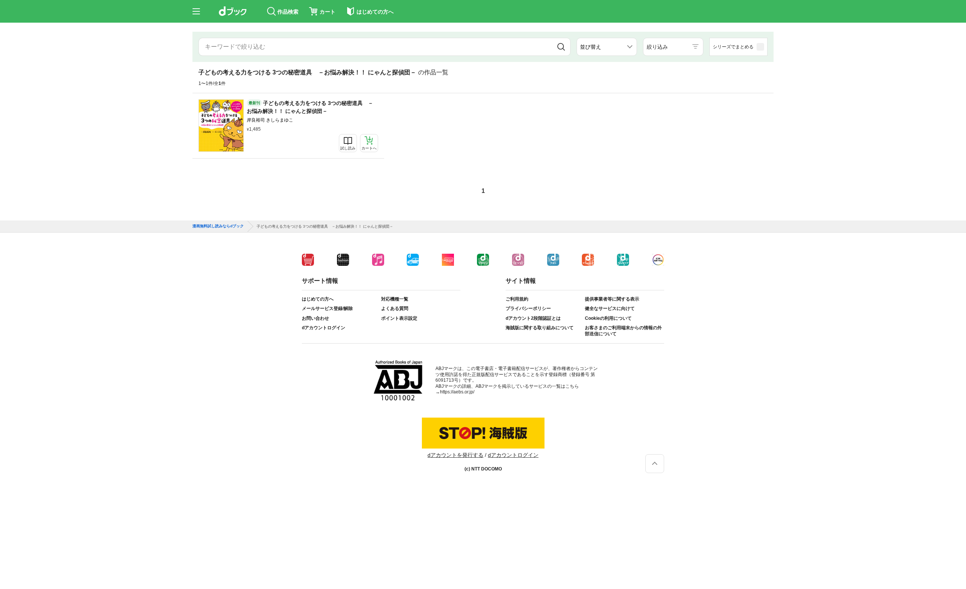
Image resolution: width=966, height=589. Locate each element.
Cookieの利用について (608, 318)
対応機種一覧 (394, 299)
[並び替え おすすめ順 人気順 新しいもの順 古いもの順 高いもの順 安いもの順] (607, 47)
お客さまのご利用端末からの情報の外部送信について (623, 330)
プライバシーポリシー (528, 308)
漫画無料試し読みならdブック (218, 226)
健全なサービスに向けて (610, 308)
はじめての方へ (318, 299)
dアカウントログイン (323, 327)
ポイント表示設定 (399, 318)
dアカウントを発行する (455, 455)
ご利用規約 (517, 299)
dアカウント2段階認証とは (533, 318)
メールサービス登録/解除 (327, 308)
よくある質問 (394, 308)
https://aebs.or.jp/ (457, 392)
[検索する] (561, 47)
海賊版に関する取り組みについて (540, 327)
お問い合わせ (315, 318)
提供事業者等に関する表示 (612, 299)
